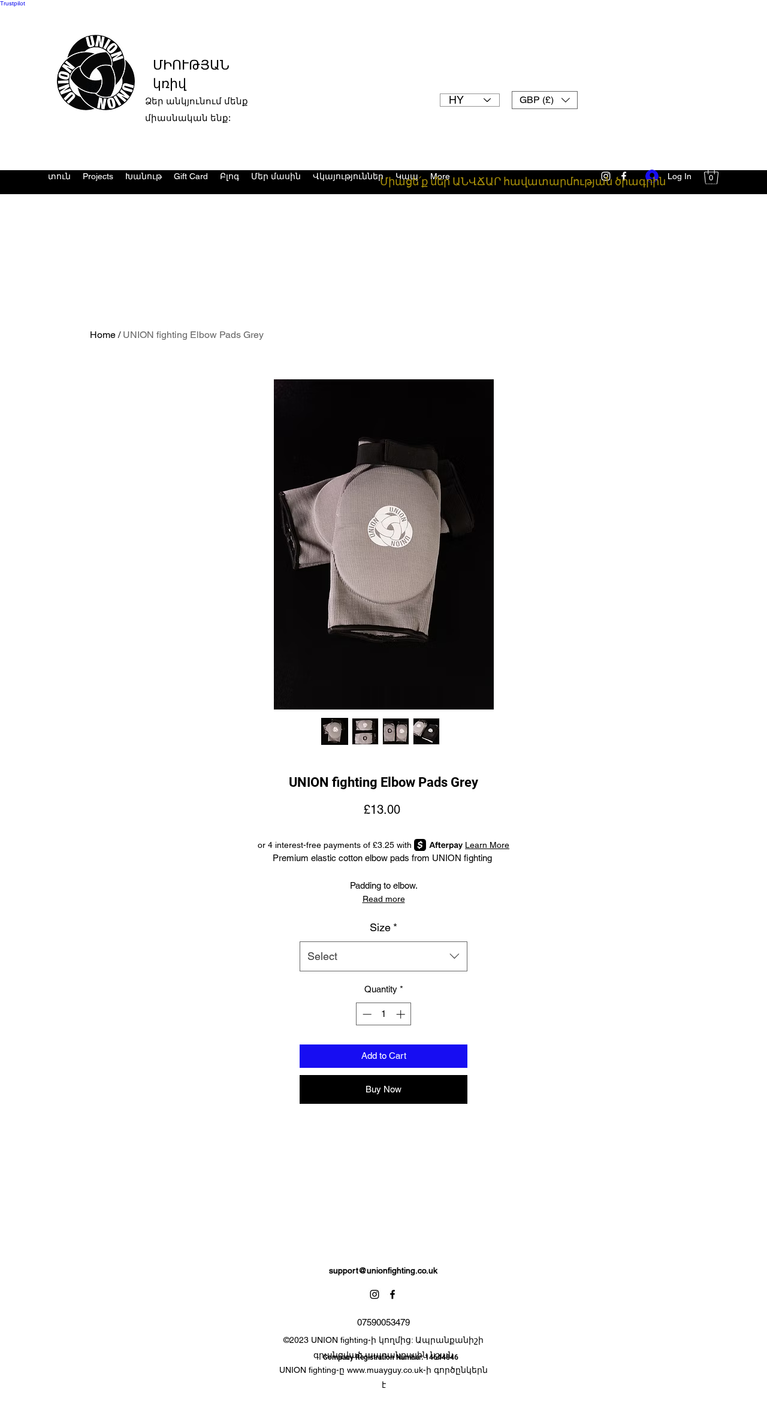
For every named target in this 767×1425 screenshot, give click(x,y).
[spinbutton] (384, 1014)
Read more (384, 899)
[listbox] (545, 100)
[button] (545, 100)
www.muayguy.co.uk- (386, 1370)
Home (103, 334)
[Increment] (402, 1014)
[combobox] (383, 956)
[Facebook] (392, 1294)
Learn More (487, 845)
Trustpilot (12, 3)
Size (383, 927)
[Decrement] (366, 1014)
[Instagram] (375, 1294)
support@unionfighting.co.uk (383, 1270)
